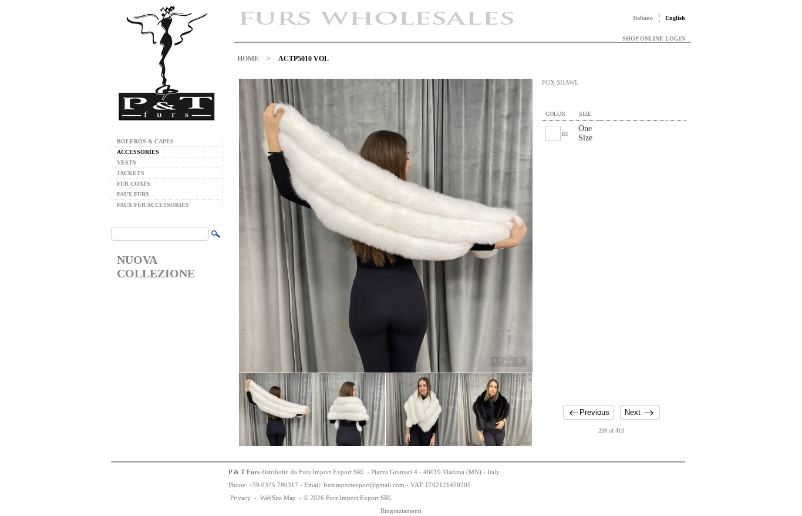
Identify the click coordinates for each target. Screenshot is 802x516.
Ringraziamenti (401, 510)
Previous (594, 412)
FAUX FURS (133, 194)
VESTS (126, 162)
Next (633, 412)
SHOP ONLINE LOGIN (653, 38)
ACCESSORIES (138, 152)
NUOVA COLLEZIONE (156, 266)
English (675, 18)
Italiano (643, 18)
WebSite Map (278, 497)
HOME (248, 59)
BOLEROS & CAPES (145, 141)
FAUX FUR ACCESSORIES (153, 205)
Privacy (240, 497)
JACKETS (130, 173)
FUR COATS (133, 183)
